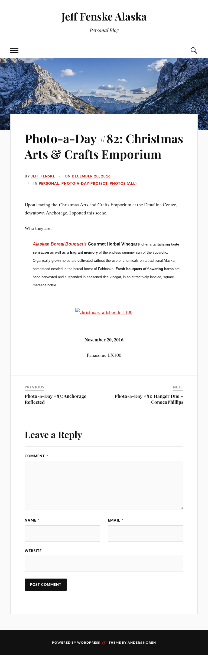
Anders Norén (142, 642)
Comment (36, 456)
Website (33, 551)
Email (115, 520)
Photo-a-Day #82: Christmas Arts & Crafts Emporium (104, 146)
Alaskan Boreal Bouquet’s (60, 244)
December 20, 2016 (91, 176)
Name (32, 520)
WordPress (88, 642)
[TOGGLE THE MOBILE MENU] (14, 50)
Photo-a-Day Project (84, 183)
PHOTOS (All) (123, 183)
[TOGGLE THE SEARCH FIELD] (194, 50)
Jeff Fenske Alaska (104, 16)
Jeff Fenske (43, 176)
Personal (49, 183)
